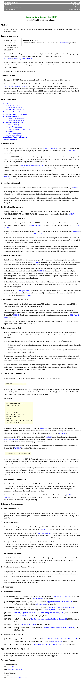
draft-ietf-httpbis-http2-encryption (40, 20)
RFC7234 (8, 628)
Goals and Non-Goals (14, 106)
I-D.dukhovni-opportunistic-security (17, 639)
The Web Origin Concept (28, 624)
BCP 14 (62, 613)
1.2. (7, 107)
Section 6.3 (43, 529)
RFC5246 (8, 619)
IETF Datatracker (63, 43)
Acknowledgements (20, 137)
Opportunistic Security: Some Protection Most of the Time (60, 639)
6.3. (7, 128)
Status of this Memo (9, 36)
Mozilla (77, 7)
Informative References (15, 135)
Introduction (10, 104)
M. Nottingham (75, 2)
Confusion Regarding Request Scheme (19, 129)
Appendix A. (7, 137)
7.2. (7, 135)
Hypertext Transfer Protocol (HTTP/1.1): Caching (58, 628)
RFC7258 (8, 644)
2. (4, 109)
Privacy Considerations (15, 128)
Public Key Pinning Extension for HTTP (62, 607)
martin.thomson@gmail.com (18, 678)
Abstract (4, 25)
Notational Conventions (15, 107)
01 (54, 20)
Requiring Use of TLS (13, 117)
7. (4, 131)
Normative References (14, 133)
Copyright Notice (8, 76)
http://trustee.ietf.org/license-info (16, 86)
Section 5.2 (62, 433)
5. (4, 117)
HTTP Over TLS (27, 616)
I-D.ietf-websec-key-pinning (14, 607)
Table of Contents (8, 99)
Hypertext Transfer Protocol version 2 (59, 602)
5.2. (7, 120)
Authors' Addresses (10, 139)
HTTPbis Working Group (11, 2)
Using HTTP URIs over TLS (15, 109)
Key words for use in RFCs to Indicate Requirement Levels (40, 613)
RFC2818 (8, 616)
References (9, 131)
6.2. (7, 126)
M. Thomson (76, 4)
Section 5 (7, 176)
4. (4, 114)
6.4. (7, 129)
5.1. (7, 118)
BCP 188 (58, 644)
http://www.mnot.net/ (15, 669)
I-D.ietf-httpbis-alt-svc (12, 596)
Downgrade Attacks (14, 126)
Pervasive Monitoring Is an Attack (44, 644)
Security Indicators (13, 124)
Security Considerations (14, 122)
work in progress (37, 598)
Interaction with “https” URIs (16, 114)
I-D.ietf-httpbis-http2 (12, 602)
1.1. (6, 106)
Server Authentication (13, 112)
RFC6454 (8, 624)
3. (4, 112)
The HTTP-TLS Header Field (16, 118)
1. (3, 104)
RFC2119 (8, 613)
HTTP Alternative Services (61, 596)
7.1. (7, 133)
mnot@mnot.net (14, 667)
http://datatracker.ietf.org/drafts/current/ (18, 58)
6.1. (7, 124)
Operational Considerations (16, 120)
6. (4, 122)
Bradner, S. (17, 613)
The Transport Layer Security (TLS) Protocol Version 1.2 (49, 619)
